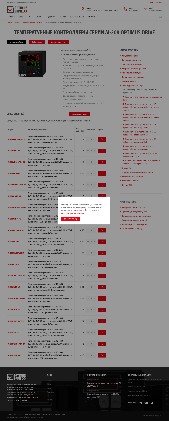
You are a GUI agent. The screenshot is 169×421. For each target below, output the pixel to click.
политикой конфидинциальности (73, 213)
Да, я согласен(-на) (70, 219)
